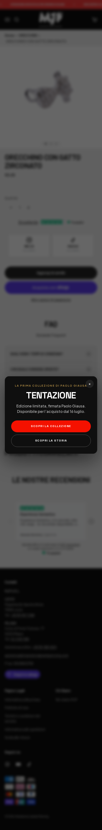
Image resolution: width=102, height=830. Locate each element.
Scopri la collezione (51, 426)
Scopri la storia (51, 440)
